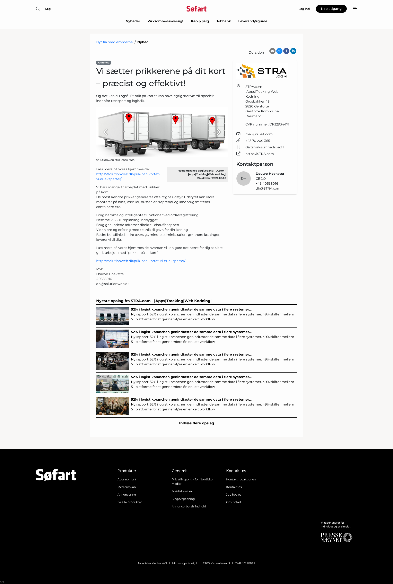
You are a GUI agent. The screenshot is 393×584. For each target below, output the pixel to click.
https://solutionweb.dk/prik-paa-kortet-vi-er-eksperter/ (140, 261)
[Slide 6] (181, 148)
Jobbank (223, 21)
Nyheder (133, 21)
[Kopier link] (279, 51)
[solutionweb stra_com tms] (162, 132)
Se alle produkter (129, 502)
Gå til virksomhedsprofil (264, 147)
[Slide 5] (173, 148)
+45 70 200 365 (257, 141)
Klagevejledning (183, 499)
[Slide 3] (159, 148)
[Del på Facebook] (286, 51)
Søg (48, 9)
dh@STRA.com (268, 188)
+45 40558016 (267, 183)
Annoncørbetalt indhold (189, 506)
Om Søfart (233, 502)
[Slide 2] (151, 148)
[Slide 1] (144, 148)
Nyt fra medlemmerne (114, 42)
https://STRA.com (259, 154)
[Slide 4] (166, 148)
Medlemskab (126, 487)
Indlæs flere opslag (196, 423)
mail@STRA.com (259, 134)
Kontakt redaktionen (241, 479)
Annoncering (126, 494)
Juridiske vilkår (182, 491)
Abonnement (126, 479)
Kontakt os (234, 487)
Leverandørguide (252, 21)
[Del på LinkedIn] (293, 51)
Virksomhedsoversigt (166, 21)
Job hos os (233, 494)
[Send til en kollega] (272, 51)
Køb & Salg (200, 21)
